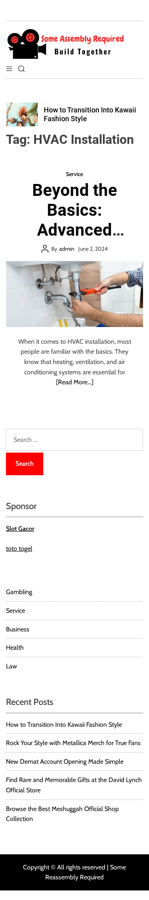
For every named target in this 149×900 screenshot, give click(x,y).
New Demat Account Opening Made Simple (65, 761)
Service (74, 174)
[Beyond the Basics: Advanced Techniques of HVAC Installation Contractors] (74, 294)
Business (17, 629)
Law (11, 666)
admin (66, 248)
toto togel (19, 548)
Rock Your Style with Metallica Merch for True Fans (73, 743)
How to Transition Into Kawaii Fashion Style (64, 724)
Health (15, 647)
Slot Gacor (20, 528)
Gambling (19, 592)
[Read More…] (74, 382)
